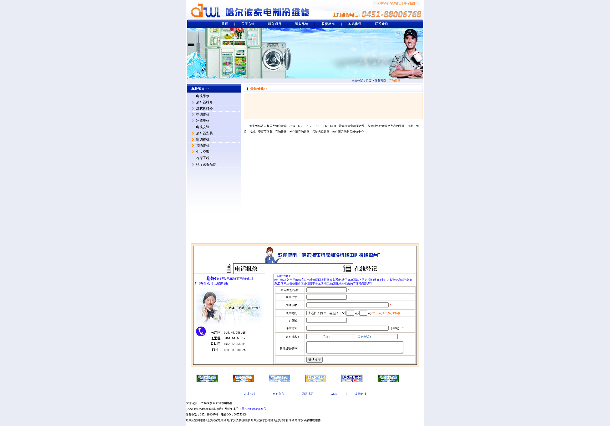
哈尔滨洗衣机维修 (238, 420)
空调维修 (202, 114)
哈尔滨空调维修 (196, 420)
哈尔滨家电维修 (223, 403)
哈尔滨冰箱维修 (284, 420)
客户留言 (396, 3)
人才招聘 (382, 3)
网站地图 (409, 3)
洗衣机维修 (204, 108)
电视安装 (202, 127)
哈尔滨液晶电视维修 (308, 420)
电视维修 (202, 96)
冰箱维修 (202, 121)
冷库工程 (202, 158)
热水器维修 (204, 102)
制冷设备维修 (206, 164)
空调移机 (202, 139)
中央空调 (202, 152)
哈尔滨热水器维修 (262, 420)
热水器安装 (204, 133)
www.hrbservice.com (199, 408)
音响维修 (202, 145)
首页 (368, 80)
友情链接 (360, 393)
